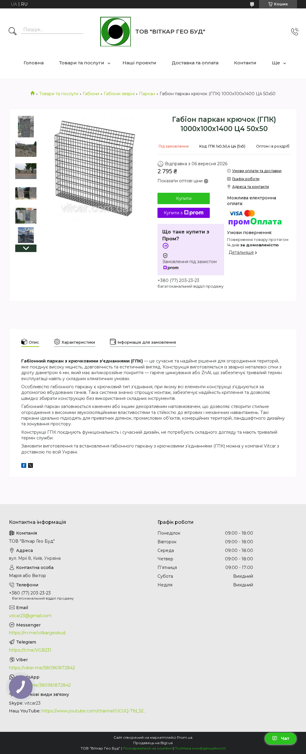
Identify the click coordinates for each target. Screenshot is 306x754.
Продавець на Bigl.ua (153, 743)
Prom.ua (184, 737)
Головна (34, 63)
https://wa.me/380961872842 (40, 685)
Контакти (245, 63)
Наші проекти (139, 63)
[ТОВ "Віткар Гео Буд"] (115, 31)
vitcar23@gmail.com (30, 615)
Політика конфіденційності (200, 748)
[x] (30, 466)
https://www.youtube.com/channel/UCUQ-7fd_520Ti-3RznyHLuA (95, 711)
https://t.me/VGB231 (30, 650)
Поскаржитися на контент (147, 748)
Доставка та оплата (195, 63)
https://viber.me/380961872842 (42, 667)
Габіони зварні (119, 93)
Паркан (147, 93)
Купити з (173, 213)
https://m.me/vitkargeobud (37, 632)
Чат (285, 738)
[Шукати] (12, 31)
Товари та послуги (81, 63)
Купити (184, 198)
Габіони (90, 93)
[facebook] (23, 466)
